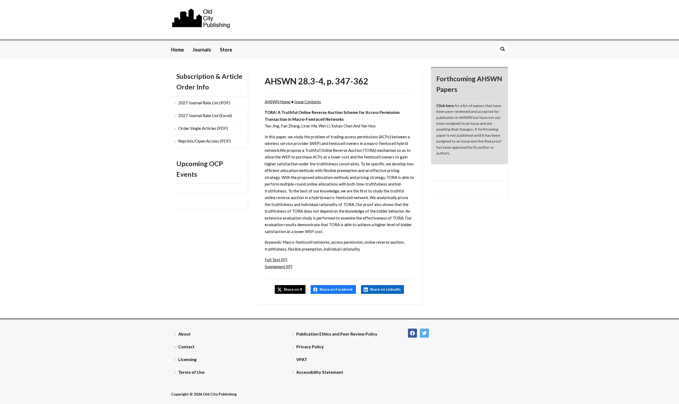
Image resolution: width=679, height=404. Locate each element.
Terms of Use (191, 372)
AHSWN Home (277, 101)
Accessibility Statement (319, 372)
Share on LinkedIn (385, 289)
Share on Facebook (336, 289)
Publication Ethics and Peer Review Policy (336, 333)
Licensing (187, 359)
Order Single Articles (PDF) (203, 128)
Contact (186, 346)
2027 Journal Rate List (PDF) (204, 102)
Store (226, 50)
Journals (202, 50)
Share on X (293, 289)
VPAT (301, 359)
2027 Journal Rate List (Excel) (205, 115)
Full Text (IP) (276, 259)
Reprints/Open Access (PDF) (204, 140)
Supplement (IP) (278, 266)
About (184, 333)
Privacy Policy (310, 346)
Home (177, 50)
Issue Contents (307, 101)
